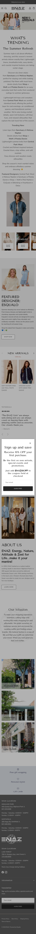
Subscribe (18, 488)
